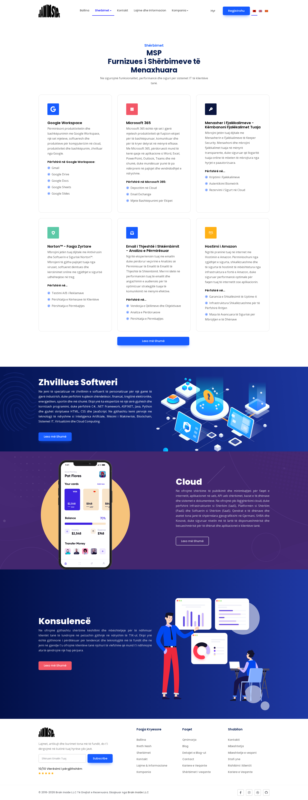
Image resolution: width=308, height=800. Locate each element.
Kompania (144, 772)
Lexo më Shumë (153, 341)
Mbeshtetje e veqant (242, 753)
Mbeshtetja (236, 746)
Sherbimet (102, 10)
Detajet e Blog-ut (194, 753)
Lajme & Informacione (152, 765)
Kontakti (234, 740)
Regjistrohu (236, 11)
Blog (185, 746)
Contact (188, 759)
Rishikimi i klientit (240, 765)
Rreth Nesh (144, 746)
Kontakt (122, 10)
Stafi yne (234, 759)
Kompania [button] (179, 10)
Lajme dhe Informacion (150, 10)
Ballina (84, 10)
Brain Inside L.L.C (138, 792)
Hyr (213, 11)
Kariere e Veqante (194, 765)
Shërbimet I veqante (196, 772)
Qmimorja (189, 740)
